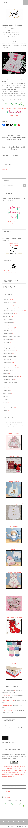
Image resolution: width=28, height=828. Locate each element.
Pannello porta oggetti (10, 356)
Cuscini (6, 388)
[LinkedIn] (14, 287)
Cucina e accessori (9, 385)
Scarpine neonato (8, 370)
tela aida (13, 45)
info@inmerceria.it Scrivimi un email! (14, 244)
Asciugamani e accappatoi (11, 308)
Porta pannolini (8, 362)
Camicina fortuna (8, 322)
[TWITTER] (19, 821)
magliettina (16, 41)
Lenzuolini (6, 345)
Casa (5, 410)
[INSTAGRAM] (9, 821)
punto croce (12, 43)
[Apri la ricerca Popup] (25, 2)
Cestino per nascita (9, 328)
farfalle (3, 39)
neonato (4, 43)
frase (23, 39)
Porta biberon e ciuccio (10, 359)
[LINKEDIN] (24, 821)
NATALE (5, 402)
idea (3, 41)
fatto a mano (13, 39)
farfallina (8, 39)
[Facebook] (5, 287)
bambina (14, 34)
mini (21, 41)
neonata (24, 41)
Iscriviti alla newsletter (9, 720)
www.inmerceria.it (14, 115)
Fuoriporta (7, 390)
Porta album (7, 393)
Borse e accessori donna (10, 382)
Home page (4, 169)
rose (3, 45)
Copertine (6, 330)
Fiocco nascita (8, 339)
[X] (8, 287)
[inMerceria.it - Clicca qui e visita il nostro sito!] (14, 219)
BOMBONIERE (6, 299)
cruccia (17, 37)
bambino (18, 34)
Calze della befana (9, 407)
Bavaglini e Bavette (9, 313)
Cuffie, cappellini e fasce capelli (12, 336)
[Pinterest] (11, 287)
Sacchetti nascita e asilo (10, 368)
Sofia (5, 45)
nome (7, 43)
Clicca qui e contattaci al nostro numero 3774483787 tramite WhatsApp (14, 272)
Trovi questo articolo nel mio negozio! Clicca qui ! (14, 108)
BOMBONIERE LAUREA (9, 302)
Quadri (6, 396)
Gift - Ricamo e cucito (8, 690)
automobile (8, 34)
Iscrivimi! (5, 738)
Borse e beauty (8, 316)
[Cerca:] (14, 185)
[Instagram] (3, 287)
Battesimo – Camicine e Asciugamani (13, 310)
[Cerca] (24, 185)
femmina (19, 39)
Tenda (6, 399)
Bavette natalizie (8, 405)
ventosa (17, 45)
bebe (22, 34)
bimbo (6, 37)
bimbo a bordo (11, 37)
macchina (6, 41)
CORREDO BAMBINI (7, 32)
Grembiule (6, 342)
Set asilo (6, 373)
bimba (3, 37)
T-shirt (8, 45)
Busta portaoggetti (9, 319)
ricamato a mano (19, 43)
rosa (25, 43)
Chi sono (4, 173)
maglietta (11, 41)
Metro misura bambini (9, 350)
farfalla (21, 37)
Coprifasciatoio (8, 333)
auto (4, 34)
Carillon (6, 325)
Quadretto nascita (8, 365)
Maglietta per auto (16, 32)
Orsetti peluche (8, 353)
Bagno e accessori (9, 379)
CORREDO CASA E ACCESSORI (10, 376)
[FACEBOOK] (14, 821)
